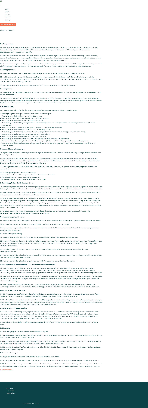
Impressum (10, 391)
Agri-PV (7, 12)
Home (7, 9)
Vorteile (8, 17)
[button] (8, 24)
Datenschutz (11, 393)
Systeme (7, 15)
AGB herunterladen (6, 370)
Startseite (9, 389)
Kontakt (7, 20)
